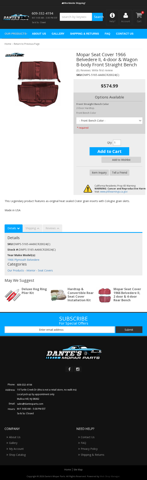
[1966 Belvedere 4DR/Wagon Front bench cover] (38, 83)
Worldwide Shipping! (74, 3)
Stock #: (13, 249)
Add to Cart (109, 151)
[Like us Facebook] (69, 369)
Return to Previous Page (27, 43)
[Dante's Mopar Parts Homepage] (16, 17)
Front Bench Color (86, 113)
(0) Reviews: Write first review (94, 70)
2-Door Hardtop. (92, 106)
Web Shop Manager (110, 476)
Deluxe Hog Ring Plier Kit (34, 291)
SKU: (79, 75)
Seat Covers (45, 270)
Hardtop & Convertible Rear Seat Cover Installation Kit (81, 294)
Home (8, 43)
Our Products (15, 270)
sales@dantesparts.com (30, 403)
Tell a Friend (119, 172)
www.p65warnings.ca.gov (113, 191)
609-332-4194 (24, 384)
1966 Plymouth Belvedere (23, 260)
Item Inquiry (99, 172)
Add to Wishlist (121, 160)
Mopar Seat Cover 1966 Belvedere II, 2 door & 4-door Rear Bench (127, 294)
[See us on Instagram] (78, 369)
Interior (30, 270)
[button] (81, 17)
